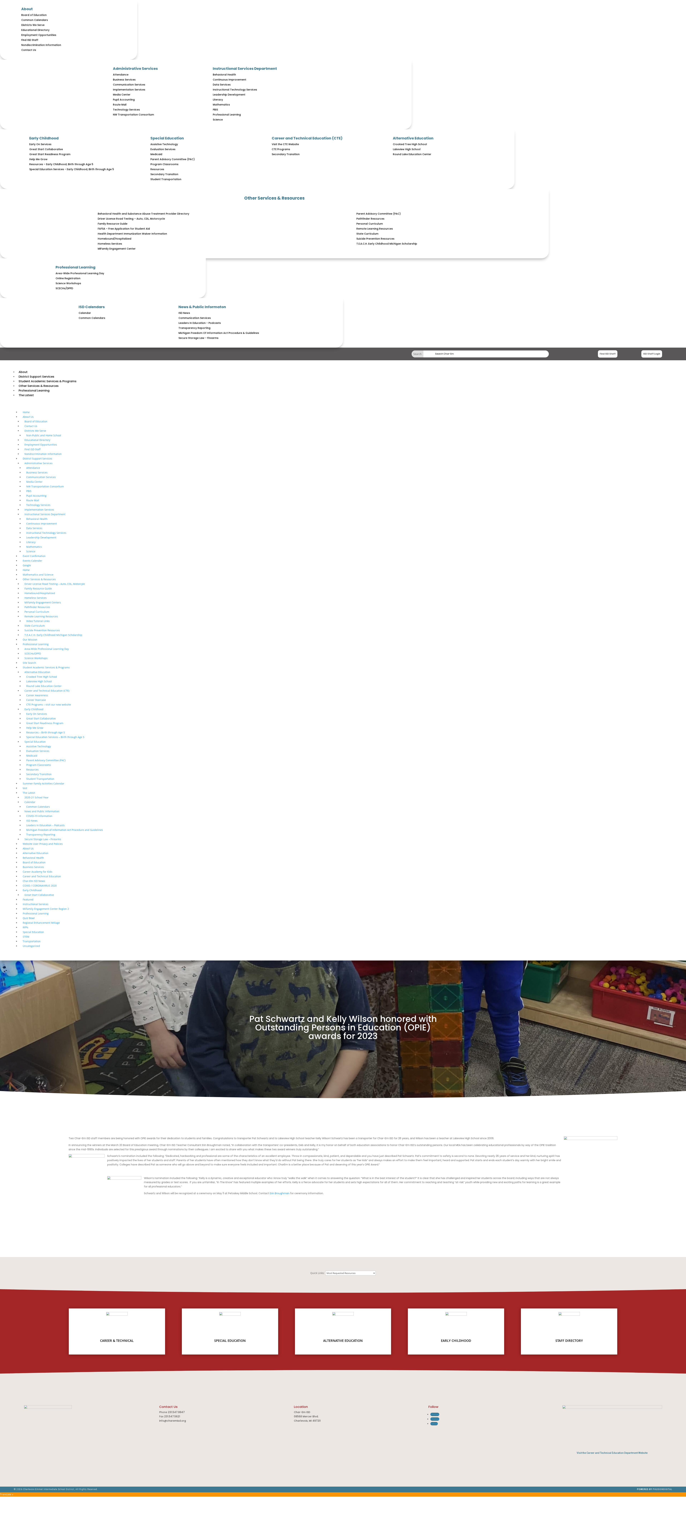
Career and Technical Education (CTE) (307, 138)
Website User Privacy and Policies (43, 844)
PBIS (215, 109)
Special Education (167, 138)
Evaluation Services (162, 149)
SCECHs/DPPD (64, 288)
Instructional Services (35, 904)
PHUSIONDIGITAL (662, 1489)
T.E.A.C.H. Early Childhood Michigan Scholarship (386, 243)
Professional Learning (227, 114)
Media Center (121, 94)
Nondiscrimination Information (41, 45)
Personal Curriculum (369, 223)
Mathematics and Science (38, 574)
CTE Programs (281, 149)
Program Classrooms (164, 164)
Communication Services (129, 84)
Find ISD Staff (29, 40)
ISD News (184, 313)
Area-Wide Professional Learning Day (80, 273)
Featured (28, 899)
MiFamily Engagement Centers (42, 602)
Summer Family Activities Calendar (43, 783)
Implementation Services (129, 89)
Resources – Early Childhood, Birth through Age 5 (61, 164)
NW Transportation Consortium (133, 114)
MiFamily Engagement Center (117, 248)
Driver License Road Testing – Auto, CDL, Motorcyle (54, 584)
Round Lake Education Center (412, 154)
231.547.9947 (176, 1412)
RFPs (25, 927)
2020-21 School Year (36, 797)
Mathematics (221, 104)
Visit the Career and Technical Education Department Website (612, 1452)
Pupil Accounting (124, 99)
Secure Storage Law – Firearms (42, 839)
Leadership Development (229, 94)
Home (26, 412)
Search (485, 353)
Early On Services (40, 144)
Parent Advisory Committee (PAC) (172, 159)
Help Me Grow (38, 159)
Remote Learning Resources (374, 228)
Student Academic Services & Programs (46, 667)
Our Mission (30, 639)
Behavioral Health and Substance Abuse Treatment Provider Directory (143, 213)
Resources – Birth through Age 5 (45, 732)
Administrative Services (135, 68)
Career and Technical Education (42, 876)
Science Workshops (68, 283)
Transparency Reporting (194, 328)
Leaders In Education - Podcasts (199, 323)
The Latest (29, 792)
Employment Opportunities (38, 35)
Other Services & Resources (274, 198)
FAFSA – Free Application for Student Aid (124, 228)
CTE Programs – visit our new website (48, 704)
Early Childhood (44, 138)
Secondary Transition (164, 174)
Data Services (222, 84)
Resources (157, 169)
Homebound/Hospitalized (114, 238)
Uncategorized (31, 946)
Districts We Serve (32, 25)
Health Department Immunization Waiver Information (132, 233)
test (25, 788)
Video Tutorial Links (38, 621)
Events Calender (32, 560)
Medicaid (156, 154)
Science (218, 119)
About (27, 8)
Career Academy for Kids (37, 871)
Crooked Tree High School (410, 144)
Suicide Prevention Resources (375, 238)
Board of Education (34, 15)
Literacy (218, 99)
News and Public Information (41, 811)
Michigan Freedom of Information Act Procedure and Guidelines (64, 830)
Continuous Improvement (229, 79)
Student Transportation (165, 179)
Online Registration (68, 278)
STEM (26, 936)
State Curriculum (367, 233)
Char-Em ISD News (34, 881)
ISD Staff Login (651, 353)
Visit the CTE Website (285, 144)
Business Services (124, 79)
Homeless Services (110, 243)
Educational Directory (35, 30)
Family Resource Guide (112, 223)
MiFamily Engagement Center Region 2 (46, 908)
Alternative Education (413, 138)
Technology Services (126, 109)
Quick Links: (317, 1273)
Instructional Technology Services (235, 89)
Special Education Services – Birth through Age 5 (55, 737)
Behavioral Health (224, 74)
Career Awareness (37, 695)
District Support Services (37, 458)
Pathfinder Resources (370, 218)
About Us (28, 416)
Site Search (29, 662)
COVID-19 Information (39, 816)
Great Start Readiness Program (49, 154)
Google (27, 565)
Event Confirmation (34, 556)
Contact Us (28, 50)
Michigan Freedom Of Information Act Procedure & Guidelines (218, 333)
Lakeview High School (407, 149)
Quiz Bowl (29, 918)
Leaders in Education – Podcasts (45, 825)
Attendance (120, 74)
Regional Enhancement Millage (41, 922)
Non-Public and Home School (43, 435)
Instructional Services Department (245, 68)
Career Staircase (36, 700)
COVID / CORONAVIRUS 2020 (40, 885)
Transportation (32, 941)
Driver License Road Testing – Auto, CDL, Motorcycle (131, 218)
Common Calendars (34, 20)
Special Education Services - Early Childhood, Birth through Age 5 (71, 169)
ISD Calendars (92, 306)
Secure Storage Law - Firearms (198, 338)
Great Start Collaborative (46, 149)
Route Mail (119, 104)
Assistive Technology (164, 144)
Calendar (85, 313)
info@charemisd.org (172, 1421)
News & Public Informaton (202, 306)
